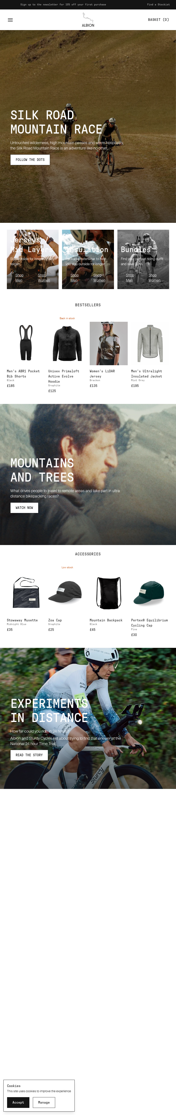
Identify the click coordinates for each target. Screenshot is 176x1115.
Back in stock (67, 318)
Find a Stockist (131, 4)
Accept (18, 1102)
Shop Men (19, 278)
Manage (44, 1102)
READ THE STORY (29, 755)
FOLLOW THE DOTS (30, 160)
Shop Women (44, 278)
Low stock (67, 567)
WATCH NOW (24, 508)
